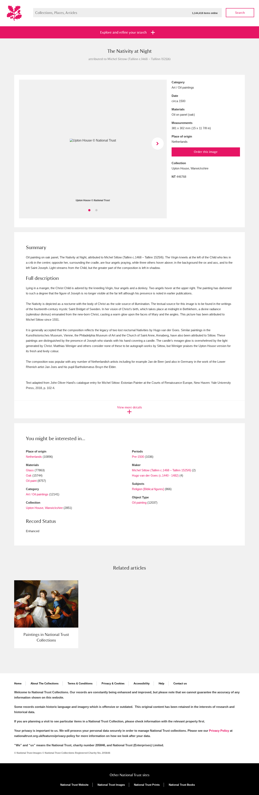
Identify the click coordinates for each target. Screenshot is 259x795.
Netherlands (34, 456)
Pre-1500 (138, 456)
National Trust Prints (147, 784)
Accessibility (142, 683)
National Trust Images (111, 784)
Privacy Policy (219, 730)
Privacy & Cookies (113, 683)
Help (161, 683)
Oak (29, 475)
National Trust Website (74, 784)
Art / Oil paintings (37, 494)
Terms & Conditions (80, 683)
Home (17, 683)
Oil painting (139, 502)
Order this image (206, 152)
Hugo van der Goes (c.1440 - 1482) (155, 475)
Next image (158, 143)
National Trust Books (182, 784)
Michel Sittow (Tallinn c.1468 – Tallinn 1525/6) (161, 470)
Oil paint (31, 480)
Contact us (180, 683)
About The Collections (44, 683)
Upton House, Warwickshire (44, 508)
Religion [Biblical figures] (148, 489)
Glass (30, 470)
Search (240, 13)
